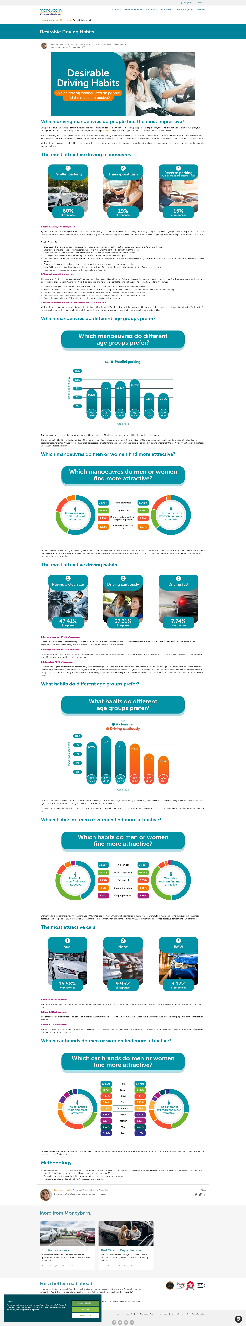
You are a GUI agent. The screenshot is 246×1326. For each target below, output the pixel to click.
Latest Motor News (63, 20)
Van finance (151, 9)
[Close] (99, 1297)
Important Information (196, 1314)
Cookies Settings (85, 1315)
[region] (52, 1308)
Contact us (200, 3)
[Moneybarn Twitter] (120, 1323)
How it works (167, 9)
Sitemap (116, 1314)
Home (43, 20)
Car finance (115, 9)
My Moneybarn (186, 3)
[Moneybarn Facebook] (114, 1323)
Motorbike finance (133, 9)
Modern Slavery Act (145, 1314)
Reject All (85, 1309)
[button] (238, 1319)
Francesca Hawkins (63, 1190)
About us (201, 9)
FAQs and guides (185, 9)
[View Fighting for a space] (67, 1233)
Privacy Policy (162, 1314)
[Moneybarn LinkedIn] (132, 1323)
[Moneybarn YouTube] (126, 1323)
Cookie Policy (177, 1314)
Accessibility (128, 1314)
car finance (106, 130)
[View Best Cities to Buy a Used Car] (126, 1233)
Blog (51, 20)
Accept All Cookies (85, 1303)
